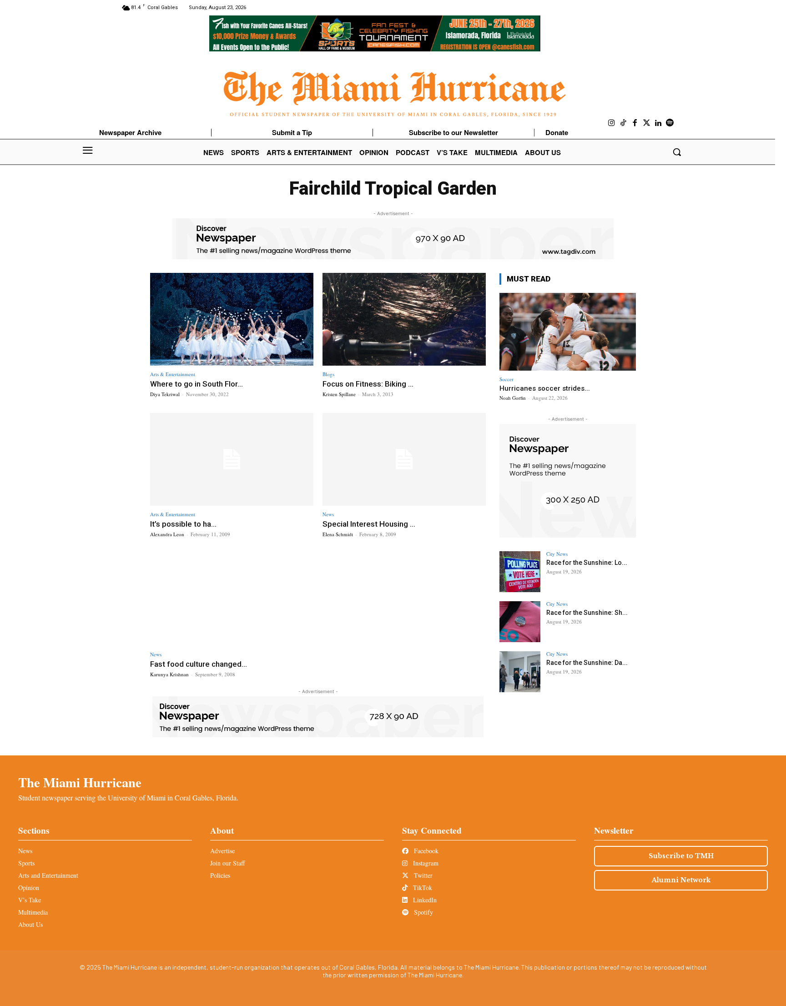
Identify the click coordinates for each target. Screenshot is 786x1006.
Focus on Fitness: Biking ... (367, 383)
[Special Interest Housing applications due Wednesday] (404, 459)
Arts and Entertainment (48, 875)
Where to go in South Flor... (196, 383)
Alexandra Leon (167, 534)
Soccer (506, 379)
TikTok (421, 887)
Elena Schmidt (337, 534)
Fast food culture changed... (198, 664)
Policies (220, 875)
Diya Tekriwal (165, 394)
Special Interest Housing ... (368, 523)
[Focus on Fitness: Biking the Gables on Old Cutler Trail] (404, 319)
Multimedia (33, 912)
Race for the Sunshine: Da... (587, 662)
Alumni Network (681, 880)
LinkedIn (424, 899)
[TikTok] (624, 123)
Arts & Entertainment (172, 374)
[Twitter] (647, 123)
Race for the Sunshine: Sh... (587, 612)
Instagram (424, 863)
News (328, 514)
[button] (677, 152)
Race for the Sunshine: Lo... (586, 562)
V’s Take (29, 899)
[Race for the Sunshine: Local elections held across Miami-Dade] (519, 571)
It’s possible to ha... (183, 523)
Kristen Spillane (339, 394)
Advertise (222, 850)
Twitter (422, 875)
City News (557, 553)
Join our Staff (227, 863)
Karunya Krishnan (169, 674)
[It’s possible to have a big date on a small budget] (231, 459)
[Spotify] (670, 123)
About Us (30, 924)
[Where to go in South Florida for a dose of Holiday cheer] (231, 319)
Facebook (425, 850)
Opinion (28, 887)
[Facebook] (635, 123)
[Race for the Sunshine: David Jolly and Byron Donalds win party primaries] (519, 671)
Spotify (422, 912)
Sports (26, 863)
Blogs (328, 374)
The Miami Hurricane (79, 782)
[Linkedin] (658, 123)
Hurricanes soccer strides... (544, 388)
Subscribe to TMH (681, 856)
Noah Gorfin (512, 397)
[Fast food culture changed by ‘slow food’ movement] (231, 599)
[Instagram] (612, 123)
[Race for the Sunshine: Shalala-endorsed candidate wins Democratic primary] (519, 621)
